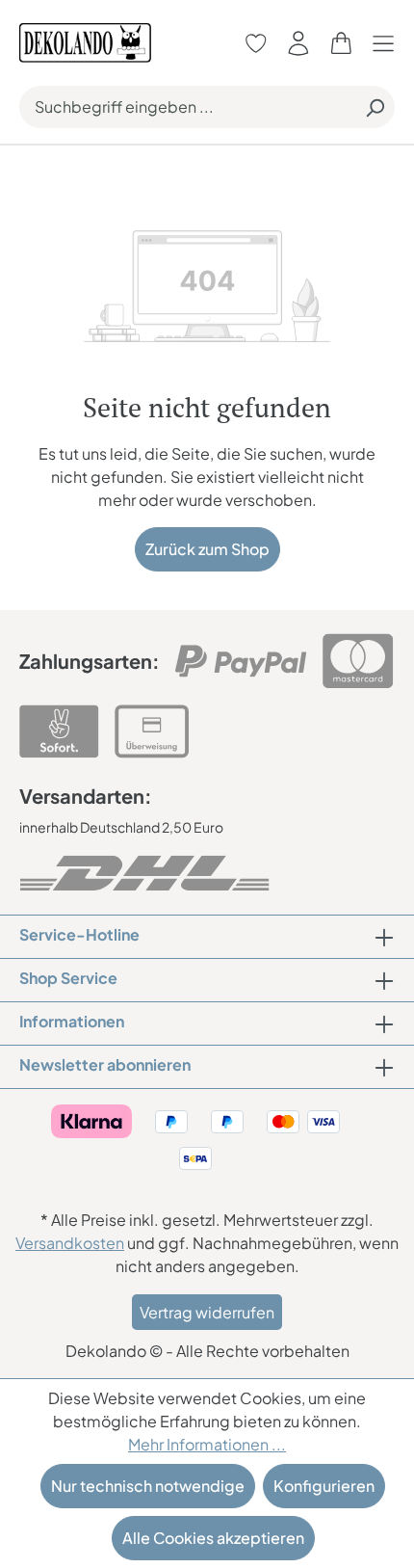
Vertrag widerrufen (207, 1312)
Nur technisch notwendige (148, 1485)
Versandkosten (69, 1243)
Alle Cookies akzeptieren (213, 1538)
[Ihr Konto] (298, 42)
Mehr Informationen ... (207, 1444)
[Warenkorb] (341, 42)
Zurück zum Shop (207, 549)
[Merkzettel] (256, 42)
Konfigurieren (324, 1485)
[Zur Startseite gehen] (85, 41)
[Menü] (388, 42)
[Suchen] (374, 107)
